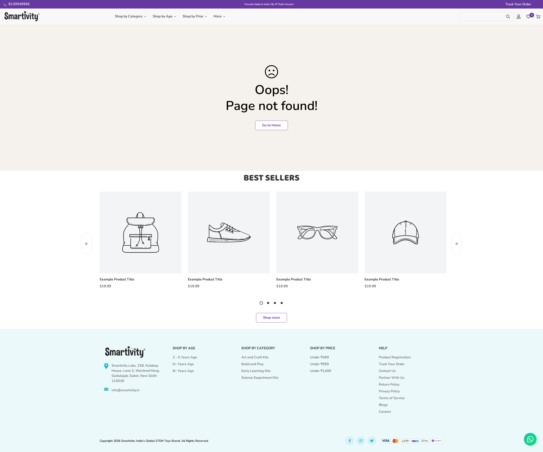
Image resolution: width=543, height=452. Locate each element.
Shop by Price (193, 16)
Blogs (383, 405)
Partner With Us (391, 377)
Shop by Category (129, 16)
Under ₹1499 (320, 371)
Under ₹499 (319, 357)
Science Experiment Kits (259, 377)
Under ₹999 (319, 364)
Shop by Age (162, 16)
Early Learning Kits (256, 371)
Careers (385, 411)
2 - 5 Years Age (185, 357)
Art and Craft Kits (255, 357)
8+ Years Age (183, 371)
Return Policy (389, 384)
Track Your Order (392, 364)
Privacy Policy (389, 391)
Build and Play (252, 364)
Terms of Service (392, 398)
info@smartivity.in (126, 390)
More (218, 16)
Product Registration (395, 357)
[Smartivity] (22, 16)
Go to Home (271, 125)
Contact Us (387, 371)
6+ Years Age (183, 364)
